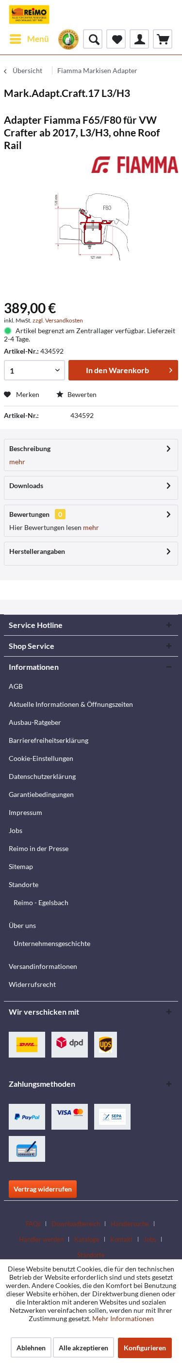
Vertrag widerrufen (43, 1189)
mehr (17, 461)
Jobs (15, 830)
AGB (16, 686)
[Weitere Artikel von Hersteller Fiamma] (135, 164)
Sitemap (21, 866)
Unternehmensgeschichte (52, 943)
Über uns (22, 925)
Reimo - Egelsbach (41, 902)
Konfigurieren (145, 1348)
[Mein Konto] (139, 39)
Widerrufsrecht (32, 984)
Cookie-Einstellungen (41, 758)
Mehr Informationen (123, 1318)
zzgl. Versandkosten (58, 320)
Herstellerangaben (37, 551)
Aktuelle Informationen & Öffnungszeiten (71, 704)
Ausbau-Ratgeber (35, 722)
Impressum (25, 812)
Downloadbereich (75, 1224)
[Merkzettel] (116, 39)
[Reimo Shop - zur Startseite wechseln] (29, 14)
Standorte (23, 884)
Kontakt (121, 1239)
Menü (38, 39)
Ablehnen (31, 1348)
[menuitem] (29, 39)
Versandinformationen (43, 966)
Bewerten (81, 394)
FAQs (33, 1224)
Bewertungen (29, 514)
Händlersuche (130, 1224)
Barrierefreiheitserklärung (48, 740)
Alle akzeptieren (83, 1348)
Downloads (26, 485)
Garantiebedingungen (41, 794)
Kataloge (86, 1239)
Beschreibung (29, 448)
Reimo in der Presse (38, 848)
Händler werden (41, 1239)
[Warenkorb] (162, 39)
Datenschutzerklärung (42, 776)
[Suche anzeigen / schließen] (92, 39)
